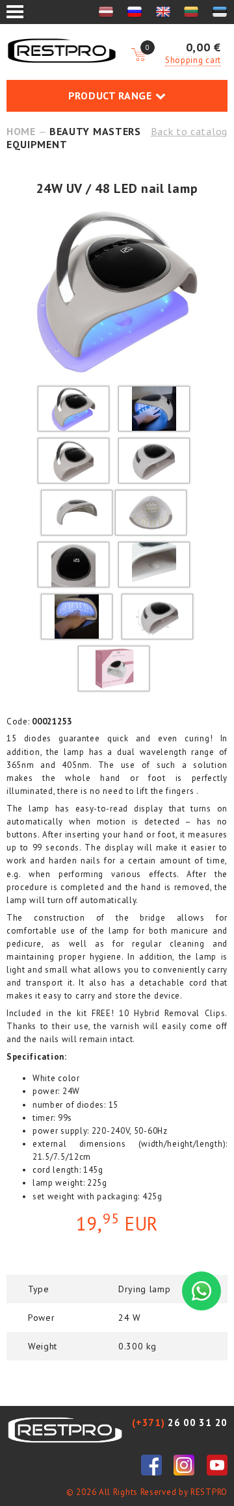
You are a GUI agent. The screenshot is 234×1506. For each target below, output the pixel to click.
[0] (138, 55)
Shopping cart (193, 60)
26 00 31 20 (180, 1422)
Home (21, 131)
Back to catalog (189, 131)
